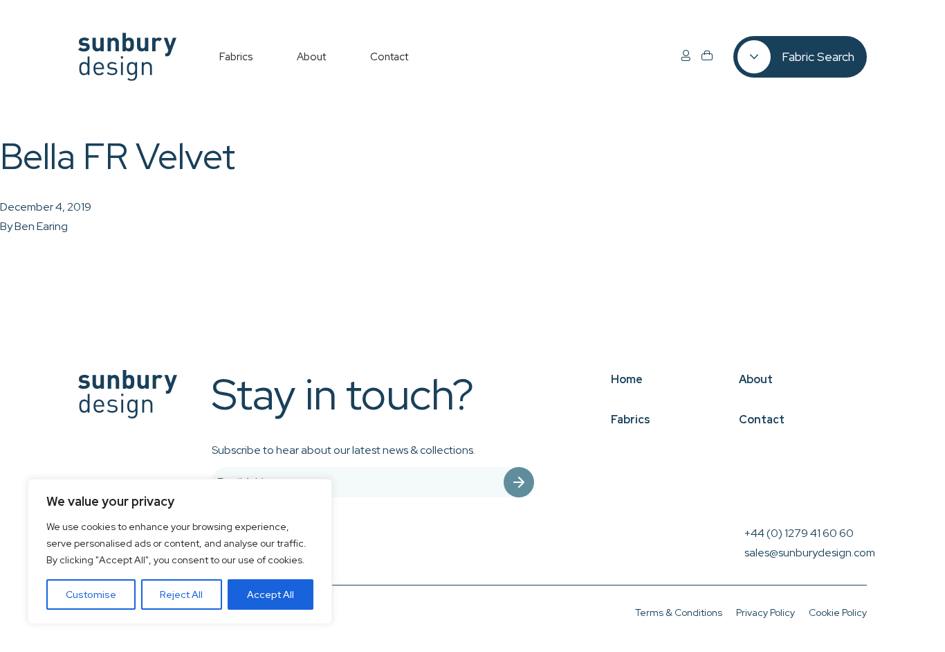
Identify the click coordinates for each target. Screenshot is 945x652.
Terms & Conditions (678, 612)
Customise (91, 594)
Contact (762, 419)
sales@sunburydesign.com (809, 552)
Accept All (270, 594)
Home (627, 379)
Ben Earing (41, 226)
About (756, 379)
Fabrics (630, 419)
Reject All (181, 594)
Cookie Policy (838, 612)
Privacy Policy (765, 612)
